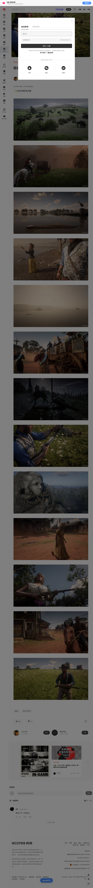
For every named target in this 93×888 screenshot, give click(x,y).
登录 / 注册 (46, 46)
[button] (72, 20)
